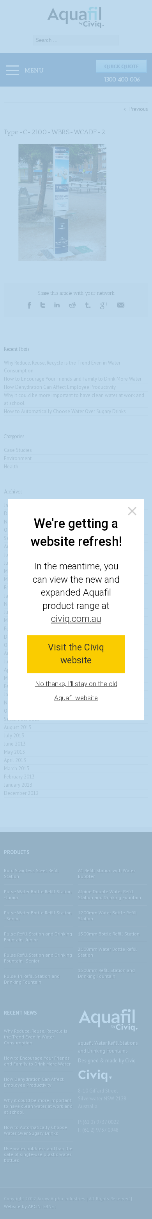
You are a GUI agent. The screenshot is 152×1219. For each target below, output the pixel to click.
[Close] (132, 511)
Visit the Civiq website (76, 654)
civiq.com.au (76, 618)
